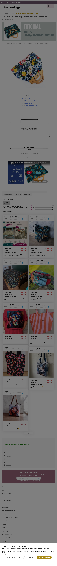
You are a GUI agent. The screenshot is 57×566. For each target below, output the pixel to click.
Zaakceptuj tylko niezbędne (14, 557)
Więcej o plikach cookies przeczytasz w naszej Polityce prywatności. (18, 554)
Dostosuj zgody (30, 557)
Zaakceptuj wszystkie (44, 557)
